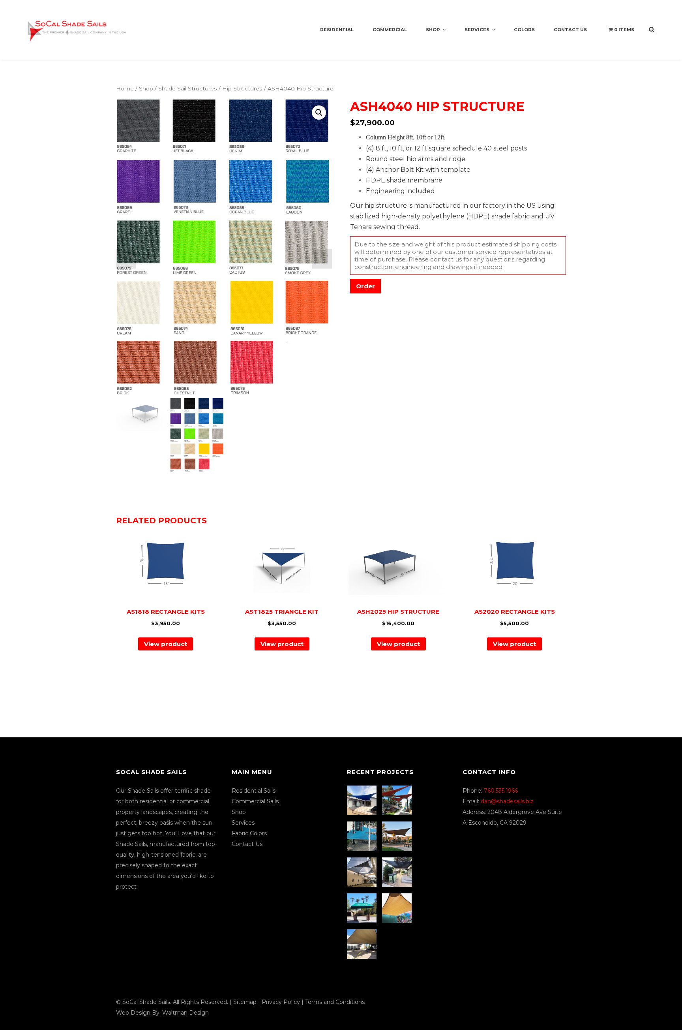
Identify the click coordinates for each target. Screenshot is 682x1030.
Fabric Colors (249, 833)
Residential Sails (253, 790)
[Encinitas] (398, 800)
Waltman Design (185, 1012)
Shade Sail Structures (187, 88)
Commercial (390, 29)
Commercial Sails (255, 801)
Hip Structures (242, 88)
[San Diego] (398, 872)
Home (125, 88)
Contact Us (570, 29)
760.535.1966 (501, 790)
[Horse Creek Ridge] (398, 836)
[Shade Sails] (77, 26)
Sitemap (245, 1002)
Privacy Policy (281, 1002)
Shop (433, 29)
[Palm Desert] (362, 908)
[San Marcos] (362, 836)
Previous (126, 259)
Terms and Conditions (335, 1002)
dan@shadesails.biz (507, 801)
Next (322, 259)
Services (477, 29)
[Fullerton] (362, 944)
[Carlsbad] (398, 908)
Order (365, 286)
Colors (524, 29)
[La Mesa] (362, 800)
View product (165, 644)
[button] (319, 112)
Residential (337, 29)
